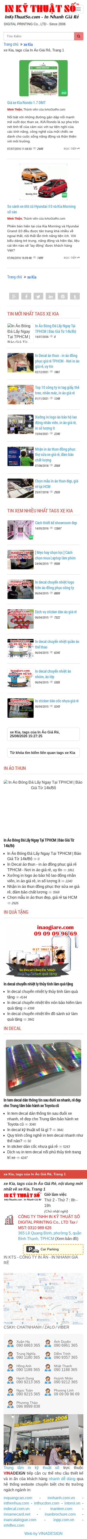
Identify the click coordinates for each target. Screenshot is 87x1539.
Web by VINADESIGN (43, 1534)
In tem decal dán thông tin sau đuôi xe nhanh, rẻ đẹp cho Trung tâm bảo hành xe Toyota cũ (42, 1102)
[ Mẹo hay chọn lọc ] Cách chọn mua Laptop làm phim (55, 555)
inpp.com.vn (63, 1520)
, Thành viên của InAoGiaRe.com (36, 109)
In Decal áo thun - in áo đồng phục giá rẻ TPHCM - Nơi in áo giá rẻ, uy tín (57, 361)
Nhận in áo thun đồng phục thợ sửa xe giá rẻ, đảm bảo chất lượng (55, 454)
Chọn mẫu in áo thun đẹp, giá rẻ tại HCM (42, 897)
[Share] (14, 296)
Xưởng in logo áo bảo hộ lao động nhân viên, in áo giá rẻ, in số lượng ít (56, 422)
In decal (12, 1028)
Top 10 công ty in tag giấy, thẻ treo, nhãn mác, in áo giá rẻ (57, 390)
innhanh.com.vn (61, 1498)
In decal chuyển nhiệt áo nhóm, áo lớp (53, 674)
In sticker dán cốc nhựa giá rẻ (57, 700)
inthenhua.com (16, 1503)
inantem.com (61, 1509)
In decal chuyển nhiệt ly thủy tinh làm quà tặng (38, 983)
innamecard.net (17, 1514)
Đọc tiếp (70, 148)
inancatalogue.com (20, 1520)
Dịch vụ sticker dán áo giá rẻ (56, 611)
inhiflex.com (14, 1525)
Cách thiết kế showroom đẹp (56, 522)
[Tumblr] (75, 296)
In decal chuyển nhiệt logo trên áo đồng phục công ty (54, 584)
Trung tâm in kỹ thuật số (31, 1468)
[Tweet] (38, 296)
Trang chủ (11, 44)
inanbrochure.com (60, 1514)
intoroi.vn (72, 1503)
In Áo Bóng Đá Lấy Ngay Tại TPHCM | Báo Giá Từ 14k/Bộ (55, 328)
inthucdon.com (46, 1503)
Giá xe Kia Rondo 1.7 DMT (26, 102)
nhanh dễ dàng (62, 1479)
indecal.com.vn (16, 1509)
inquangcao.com (18, 1498)
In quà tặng (16, 912)
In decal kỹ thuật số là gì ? (29, 1130)
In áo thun (15, 768)
